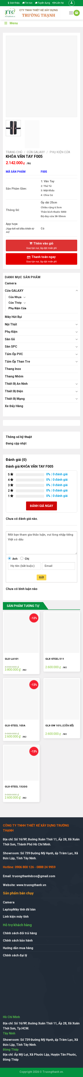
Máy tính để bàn (24, 909)
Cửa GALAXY (36, 152)
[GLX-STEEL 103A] (21, 699)
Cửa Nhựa (14, 297)
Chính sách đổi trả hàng (20, 933)
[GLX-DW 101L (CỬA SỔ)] (61, 699)
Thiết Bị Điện (14, 391)
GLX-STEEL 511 (54, 658)
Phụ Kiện (11, 332)
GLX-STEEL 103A (15, 725)
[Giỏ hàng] (77, 13)
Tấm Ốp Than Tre (17, 361)
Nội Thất (11, 324)
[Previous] (12, 76)
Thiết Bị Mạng (15, 399)
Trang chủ (14, 152)
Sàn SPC (11, 346)
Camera (10, 283)
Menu (14, 23)
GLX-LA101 (12, 658)
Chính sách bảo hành (18, 940)
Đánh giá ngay (41, 506)
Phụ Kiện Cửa (60, 152)
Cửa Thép (15, 302)
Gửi (41, 577)
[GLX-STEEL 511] (61, 632)
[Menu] (71, 13)
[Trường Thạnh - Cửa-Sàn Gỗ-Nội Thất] (33, 13)
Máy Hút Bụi (13, 317)
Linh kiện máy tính (16, 916)
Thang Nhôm (14, 376)
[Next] (70, 76)
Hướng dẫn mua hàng (18, 948)
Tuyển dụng (43, 3)
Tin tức (28, 3)
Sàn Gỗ (10, 339)
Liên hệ (59, 3)
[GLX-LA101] (21, 632)
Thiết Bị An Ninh (16, 384)
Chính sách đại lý (15, 955)
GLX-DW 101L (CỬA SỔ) (59, 725)
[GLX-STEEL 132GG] (21, 762)
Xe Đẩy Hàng (14, 406)
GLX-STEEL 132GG (16, 786)
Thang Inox (13, 369)
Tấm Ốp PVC (14, 354)
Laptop (8, 909)
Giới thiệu (14, 3)
